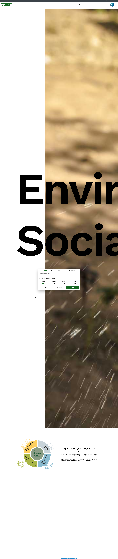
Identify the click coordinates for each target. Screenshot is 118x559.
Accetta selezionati (59, 287)
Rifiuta (46, 287)
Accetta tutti (72, 287)
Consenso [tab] (45, 270)
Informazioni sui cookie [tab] (73, 270)
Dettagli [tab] (59, 270)
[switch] (54, 283)
